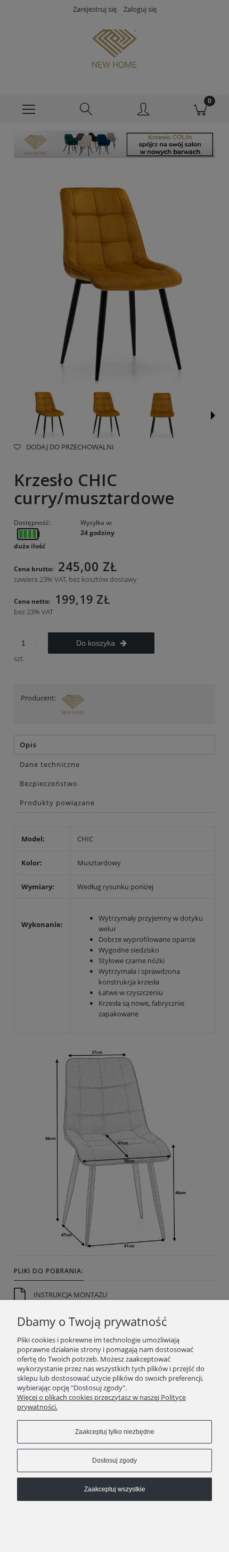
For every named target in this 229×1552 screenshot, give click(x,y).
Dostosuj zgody (114, 1460)
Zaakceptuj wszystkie (114, 1489)
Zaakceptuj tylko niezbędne (114, 1432)
